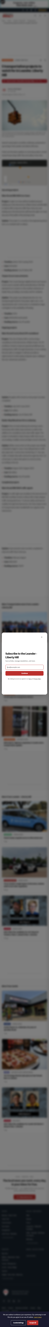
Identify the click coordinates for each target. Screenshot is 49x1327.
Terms (30, 679)
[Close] (42, 637)
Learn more (37, 1317)
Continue (24, 673)
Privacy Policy (37, 679)
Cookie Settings (18, 1323)
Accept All (32, 1323)
